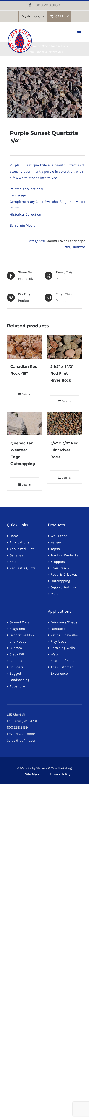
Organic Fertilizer (64, 587)
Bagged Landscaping (19, 676)
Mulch (55, 594)
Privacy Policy (60, 774)
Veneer (56, 542)
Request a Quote (23, 568)
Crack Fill (17, 654)
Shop (14, 562)
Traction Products (64, 555)
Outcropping (60, 581)
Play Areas (58, 641)
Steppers (58, 562)
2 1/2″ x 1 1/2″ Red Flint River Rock (61, 373)
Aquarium (17, 686)
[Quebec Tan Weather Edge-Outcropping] (24, 423)
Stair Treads (60, 568)
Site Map (32, 774)
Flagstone (17, 629)
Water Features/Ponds (63, 657)
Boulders (16, 667)
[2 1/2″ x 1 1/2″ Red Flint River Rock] (64, 346)
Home (14, 536)
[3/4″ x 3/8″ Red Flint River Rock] (64, 423)
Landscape (76, 241)
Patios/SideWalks (64, 635)
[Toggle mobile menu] (79, 31)
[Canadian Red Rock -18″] (24, 346)
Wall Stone (59, 536)
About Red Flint (22, 549)
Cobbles (16, 661)
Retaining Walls (63, 648)
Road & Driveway (64, 574)
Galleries (16, 555)
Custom (16, 648)
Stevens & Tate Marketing (54, 768)
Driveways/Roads (64, 622)
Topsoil (56, 549)
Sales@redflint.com (22, 740)
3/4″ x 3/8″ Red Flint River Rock (64, 450)
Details (26, 394)
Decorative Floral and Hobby (23, 638)
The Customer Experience (62, 670)
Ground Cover (56, 241)
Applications (19, 542)
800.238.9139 (47, 5)
